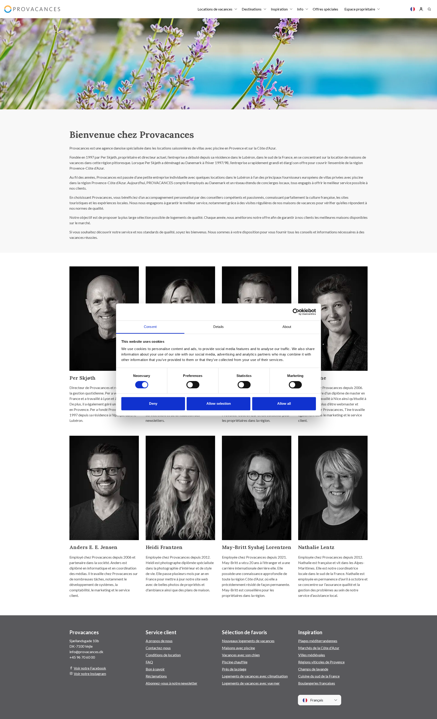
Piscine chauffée (234, 662)
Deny (153, 404)
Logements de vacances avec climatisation (255, 676)
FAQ (149, 662)
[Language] (412, 9)
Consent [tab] (150, 327)
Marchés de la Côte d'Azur (318, 648)
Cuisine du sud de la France (319, 676)
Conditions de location (163, 655)
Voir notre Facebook (90, 668)
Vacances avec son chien (241, 655)
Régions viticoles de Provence (321, 662)
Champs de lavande (313, 669)
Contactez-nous (158, 648)
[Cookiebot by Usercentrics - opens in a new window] (296, 311)
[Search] (429, 9)
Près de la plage (234, 669)
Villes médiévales (311, 655)
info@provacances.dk (86, 651)
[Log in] (421, 9)
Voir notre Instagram (90, 673)
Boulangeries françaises (316, 683)
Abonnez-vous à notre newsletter (171, 683)
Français (316, 700)
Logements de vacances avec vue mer (251, 683)
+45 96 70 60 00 (82, 657)
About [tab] (286, 327)
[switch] (192, 384)
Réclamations (156, 676)
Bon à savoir (155, 669)
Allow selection (218, 404)
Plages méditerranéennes (317, 641)
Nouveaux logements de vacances (248, 641)
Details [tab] (218, 327)
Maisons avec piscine (238, 648)
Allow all (284, 404)
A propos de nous (159, 641)
